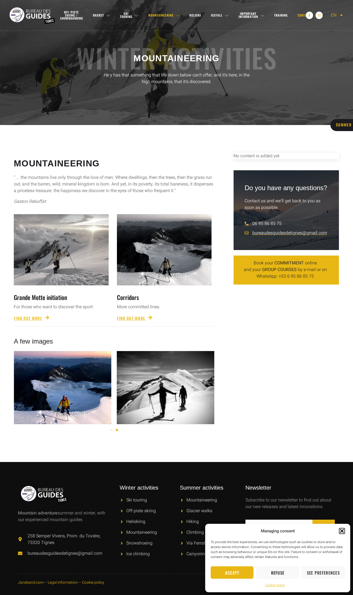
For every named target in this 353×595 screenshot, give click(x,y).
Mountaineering (160, 15)
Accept (232, 573)
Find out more (28, 317)
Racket (98, 15)
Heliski (195, 15)
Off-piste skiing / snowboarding (71, 15)
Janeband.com (31, 582)
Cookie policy (275, 585)
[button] (342, 531)
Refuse (278, 573)
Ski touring (126, 15)
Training (281, 15)
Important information (248, 15)
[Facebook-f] (309, 15)
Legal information (63, 582)
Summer (344, 125)
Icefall (217, 15)
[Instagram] (319, 15)
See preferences (323, 573)
